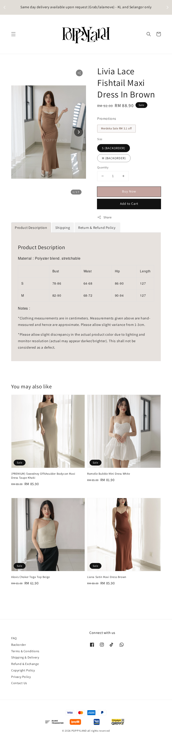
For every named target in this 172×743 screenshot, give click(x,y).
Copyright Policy (23, 670)
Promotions (106, 118)
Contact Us (19, 683)
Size (99, 139)
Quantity (102, 167)
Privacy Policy (21, 677)
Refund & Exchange (25, 664)
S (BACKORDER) (113, 148)
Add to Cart (129, 203)
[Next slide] (78, 132)
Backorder (18, 645)
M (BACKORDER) (114, 158)
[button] (13, 34)
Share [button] (107, 217)
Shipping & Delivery (25, 657)
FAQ (14, 638)
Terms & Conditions (25, 651)
